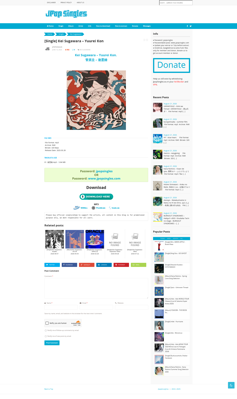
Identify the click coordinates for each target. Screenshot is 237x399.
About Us (80, 2)
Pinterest (121, 265)
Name (49, 303)
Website (120, 303)
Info (89, 26)
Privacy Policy (66, 2)
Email (138, 265)
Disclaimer (51, 2)
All (181, 238)
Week (169, 238)
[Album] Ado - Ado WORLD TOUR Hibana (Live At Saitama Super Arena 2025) (177, 301)
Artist (81, 26)
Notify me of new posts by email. (59, 336)
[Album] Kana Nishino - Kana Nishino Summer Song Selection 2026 (176, 369)
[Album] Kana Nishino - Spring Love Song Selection (176, 277)
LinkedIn (104, 265)
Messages (147, 26)
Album (71, 26)
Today (162, 238)
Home (51, 26)
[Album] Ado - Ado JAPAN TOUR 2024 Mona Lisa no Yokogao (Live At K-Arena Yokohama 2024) (176, 348)
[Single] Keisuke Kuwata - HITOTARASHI (174, 266)
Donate (135, 26)
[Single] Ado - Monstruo (173, 333)
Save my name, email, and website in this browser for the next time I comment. (73, 313)
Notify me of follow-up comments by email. (63, 330)
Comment (48, 276)
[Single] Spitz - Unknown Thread (176, 287)
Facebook (69, 265)
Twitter (52, 265)
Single (61, 26)
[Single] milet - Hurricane (174, 321)
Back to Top (48, 389)
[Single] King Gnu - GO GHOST (176, 253)
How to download (103, 26)
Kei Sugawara (85, 50)
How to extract (121, 26)
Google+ (87, 265)
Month (175, 238)
